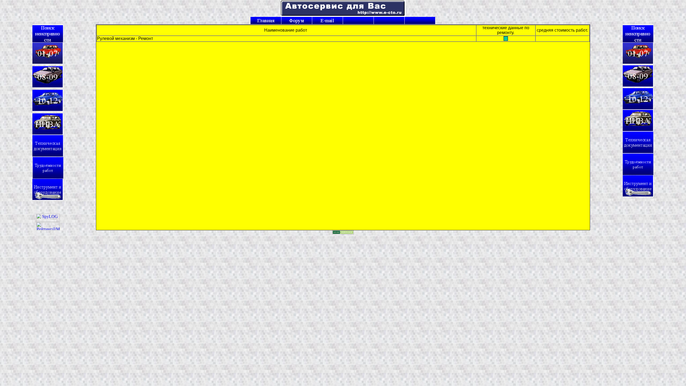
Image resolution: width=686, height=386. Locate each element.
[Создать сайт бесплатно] (343, 233)
